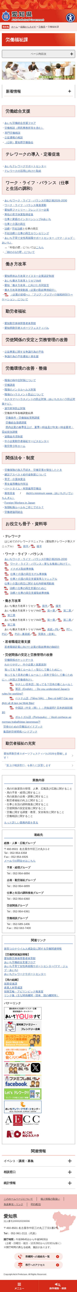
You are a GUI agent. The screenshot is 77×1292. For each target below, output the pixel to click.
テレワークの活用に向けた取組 (22, 170)
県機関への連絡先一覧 (37, 1256)
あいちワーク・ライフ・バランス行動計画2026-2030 (35, 200)
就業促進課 (10, 983)
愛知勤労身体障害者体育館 (20, 323)
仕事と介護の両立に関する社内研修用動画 (29, 583)
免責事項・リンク (13, 1204)
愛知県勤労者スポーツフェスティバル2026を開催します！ (35, 755)
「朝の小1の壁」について (19, 252)
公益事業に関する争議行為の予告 (24, 351)
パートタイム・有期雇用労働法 (22, 488)
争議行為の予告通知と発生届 (21, 356)
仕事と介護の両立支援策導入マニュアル (33, 578)
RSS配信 (36, 1204)
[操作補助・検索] (57, 1286)
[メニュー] (19, 1286)
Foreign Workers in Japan (19, 502)
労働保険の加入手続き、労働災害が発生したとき (33, 469)
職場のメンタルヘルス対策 (20, 389)
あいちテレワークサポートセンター (25, 166)
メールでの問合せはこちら (20, 860)
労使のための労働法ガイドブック (23, 726)
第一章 (51, 610)
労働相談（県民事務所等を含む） (24, 127)
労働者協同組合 (13, 511)
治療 (7, 228)
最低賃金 (9, 493)
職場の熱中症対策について (20, 380)
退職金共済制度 (13, 436)
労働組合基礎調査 (16, 422)
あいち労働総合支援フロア (20, 122)
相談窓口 (10, 1172)
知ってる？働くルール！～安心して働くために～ (33, 669)
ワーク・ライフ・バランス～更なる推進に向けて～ (40, 563)
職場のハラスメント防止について (24, 394)
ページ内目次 (38, 53)
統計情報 (10, 1183)
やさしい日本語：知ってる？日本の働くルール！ (44, 684)
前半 (25, 546)
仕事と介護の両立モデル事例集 (28, 574)
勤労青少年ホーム (14, 446)
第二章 (67, 610)
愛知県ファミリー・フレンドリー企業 (26, 209)
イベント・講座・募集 (19, 1161)
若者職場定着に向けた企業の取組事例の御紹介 (31, 646)
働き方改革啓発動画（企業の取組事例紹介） (30, 289)
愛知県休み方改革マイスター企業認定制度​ (29, 275)
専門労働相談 (12, 132)
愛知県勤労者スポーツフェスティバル (26, 327)
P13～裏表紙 (22, 633)
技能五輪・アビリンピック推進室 (23, 991)
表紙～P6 (52, 629)
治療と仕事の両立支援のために (28, 588)
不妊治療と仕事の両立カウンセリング (26, 233)
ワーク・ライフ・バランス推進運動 (25, 205)
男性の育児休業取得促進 (18, 214)
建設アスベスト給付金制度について (25, 474)
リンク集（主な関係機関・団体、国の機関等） (31, 995)
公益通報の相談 (13, 137)
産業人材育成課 (13, 987)
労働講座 (9, 384)
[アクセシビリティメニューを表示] (70, 17)
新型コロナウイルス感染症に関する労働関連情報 (33, 948)
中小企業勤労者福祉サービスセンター (26, 441)
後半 (39, 546)
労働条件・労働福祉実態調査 (23, 417)
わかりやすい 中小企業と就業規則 (25, 664)
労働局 (41, 27)
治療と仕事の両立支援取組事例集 (29, 592)
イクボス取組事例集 (22, 568)
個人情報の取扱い (50, 1199)
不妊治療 (17, 228)
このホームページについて (18, 1199)
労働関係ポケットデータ (18, 659)
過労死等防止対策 (14, 408)
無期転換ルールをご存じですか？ (24, 507)
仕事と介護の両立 (14, 223)
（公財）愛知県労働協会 (18, 142)
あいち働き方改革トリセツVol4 (22, 280)
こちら (40, 247)
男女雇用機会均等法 (16, 483)
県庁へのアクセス (35, 1264)
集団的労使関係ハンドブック (20, 731)
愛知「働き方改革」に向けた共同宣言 (26, 285)
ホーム (14, 27)
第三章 (11, 615)
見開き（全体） (47, 633)
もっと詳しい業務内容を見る (21, 822)
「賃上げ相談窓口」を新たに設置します (27, 765)
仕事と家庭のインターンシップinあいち (27, 219)
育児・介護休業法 (14, 479)
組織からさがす (28, 27)
